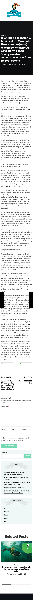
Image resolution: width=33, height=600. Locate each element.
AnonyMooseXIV (22, 157)
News (6, 518)
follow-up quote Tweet (18, 133)
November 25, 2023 (25, 109)
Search (4, 453)
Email (14, 429)
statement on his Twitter (12, 186)
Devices (6, 511)
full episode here (13, 101)
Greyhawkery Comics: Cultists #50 (14, 488)
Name (3, 429)
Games (6, 515)
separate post (5, 306)
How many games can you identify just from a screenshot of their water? (16, 569)
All (5, 508)
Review (6, 521)
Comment (5, 407)
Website (24, 429)
